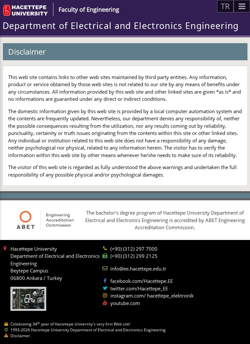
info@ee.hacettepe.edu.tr (138, 268)
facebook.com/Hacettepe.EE (141, 281)
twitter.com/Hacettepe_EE (139, 288)
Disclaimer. (20, 335)
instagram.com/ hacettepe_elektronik (152, 295)
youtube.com (125, 303)
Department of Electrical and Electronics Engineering (121, 26)
